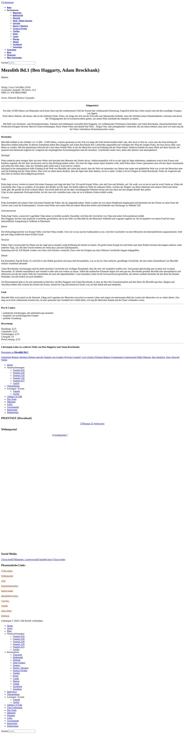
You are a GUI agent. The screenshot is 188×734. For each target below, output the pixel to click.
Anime (16, 42)
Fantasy (16, 23)
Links (9, 404)
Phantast (11, 55)
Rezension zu (14, 352)
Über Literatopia (14, 58)
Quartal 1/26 (19, 378)
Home (10, 365)
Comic (16, 36)
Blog (9, 52)
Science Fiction (20, 29)
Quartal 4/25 (19, 380)
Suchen (4, 62)
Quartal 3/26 (19, 373)
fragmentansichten (9, 586)
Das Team (11, 399)
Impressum (12, 409)
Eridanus (5, 616)
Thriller (16, 31)
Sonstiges (17, 47)
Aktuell (16, 391)
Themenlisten (13, 386)
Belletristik (18, 15)
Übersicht (17, 13)
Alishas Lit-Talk (14, 396)
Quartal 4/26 (19, 370)
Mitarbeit (11, 402)
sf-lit (3, 581)
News (9, 7)
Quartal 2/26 (19, 375)
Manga (16, 39)
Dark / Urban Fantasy (22, 21)
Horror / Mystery (20, 26)
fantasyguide (7, 591)
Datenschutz (13, 412)
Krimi (15, 34)
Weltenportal (7, 576)
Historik (16, 18)
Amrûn (4, 606)
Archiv (16, 383)
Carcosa (5, 601)
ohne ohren (6, 611)
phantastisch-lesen (9, 596)
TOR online (6, 571)
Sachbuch (17, 44)
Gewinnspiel (13, 407)
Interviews (11, 50)
